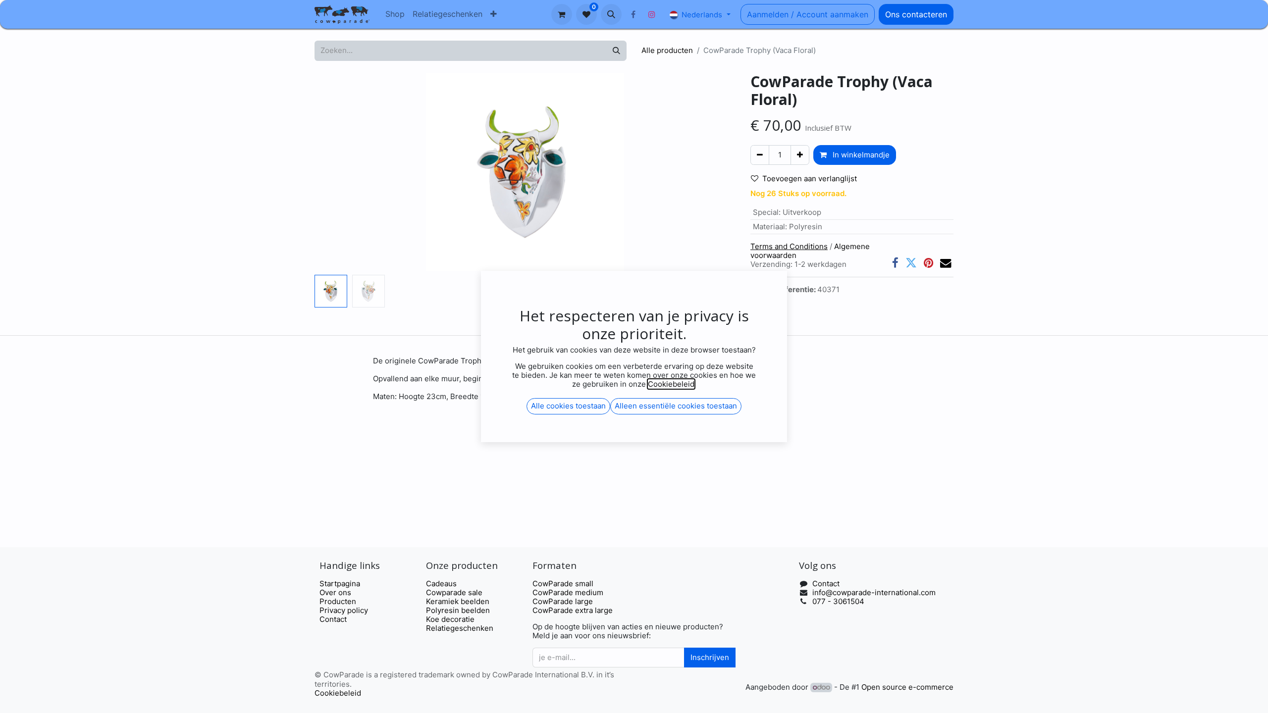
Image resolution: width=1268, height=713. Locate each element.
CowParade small (562, 583)
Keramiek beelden (457, 601)
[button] (611, 14)
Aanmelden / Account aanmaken (807, 14)
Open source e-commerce (907, 687)
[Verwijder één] (759, 155)
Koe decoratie (450, 619)
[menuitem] (395, 14)
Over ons (335, 592)
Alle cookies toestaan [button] (568, 405)
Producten (337, 601)
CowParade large (563, 601)
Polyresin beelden (458, 610)
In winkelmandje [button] (860, 154)
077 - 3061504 (838, 601)
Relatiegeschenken (459, 628)
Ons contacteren (916, 14)
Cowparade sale (454, 592)
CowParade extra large (572, 610)
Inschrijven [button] (709, 657)
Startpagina (339, 583)
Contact (333, 619)
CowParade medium (567, 592)
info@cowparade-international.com (874, 592)
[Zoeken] (616, 51)
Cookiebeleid (338, 693)
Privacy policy (343, 610)
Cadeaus (441, 583)
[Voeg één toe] (800, 155)
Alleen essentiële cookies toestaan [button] (676, 405)
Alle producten (667, 50)
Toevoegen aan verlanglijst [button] (809, 178)
